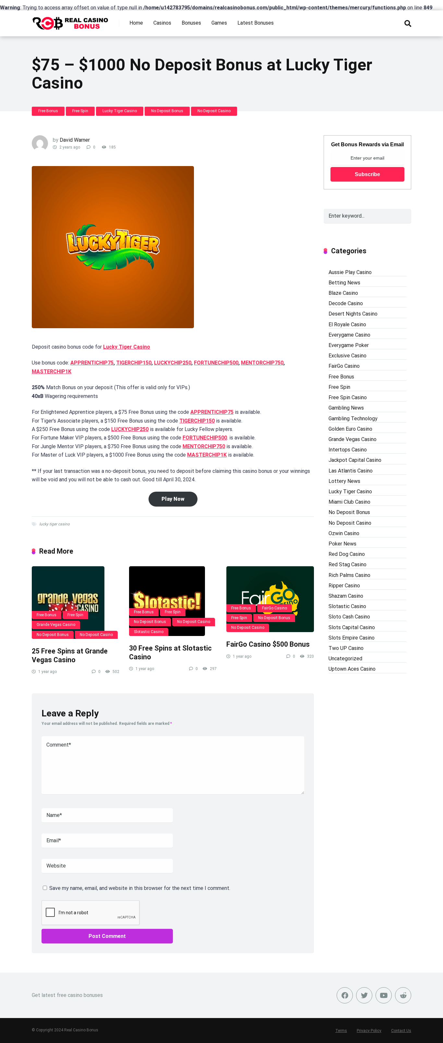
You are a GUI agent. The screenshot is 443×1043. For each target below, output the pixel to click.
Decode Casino (346, 303)
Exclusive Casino (347, 356)
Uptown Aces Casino (352, 669)
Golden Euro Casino (350, 429)
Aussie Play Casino (350, 272)
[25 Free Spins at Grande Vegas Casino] (75, 602)
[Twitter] (364, 995)
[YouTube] (384, 995)
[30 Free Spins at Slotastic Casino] (173, 601)
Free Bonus (48, 111)
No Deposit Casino (214, 111)
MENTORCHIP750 (262, 363)
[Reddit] (403, 995)
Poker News (342, 544)
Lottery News (344, 481)
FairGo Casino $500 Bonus (268, 644)
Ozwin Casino (344, 533)
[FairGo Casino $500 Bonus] (270, 599)
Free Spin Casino (348, 397)
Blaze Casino (343, 293)
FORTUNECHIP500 (216, 363)
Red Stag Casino (347, 564)
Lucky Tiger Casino (119, 111)
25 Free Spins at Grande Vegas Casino (70, 655)
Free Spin (80, 111)
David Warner (75, 140)
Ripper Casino (344, 585)
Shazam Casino (346, 596)
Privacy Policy (369, 1030)
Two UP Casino (346, 648)
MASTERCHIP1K (51, 371)
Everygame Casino (349, 335)
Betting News (344, 283)
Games (219, 23)
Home (136, 23)
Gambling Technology (353, 418)
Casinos (162, 23)
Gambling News (346, 408)
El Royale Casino (347, 324)
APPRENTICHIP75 (92, 363)
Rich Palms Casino (349, 575)
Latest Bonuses (255, 23)
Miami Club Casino (349, 502)
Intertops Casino (348, 450)
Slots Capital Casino (352, 627)
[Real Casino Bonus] (71, 21)
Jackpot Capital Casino (355, 460)
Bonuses (191, 23)
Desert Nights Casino (353, 314)
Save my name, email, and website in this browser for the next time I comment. (139, 888)
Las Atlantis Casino (351, 471)
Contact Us (401, 1030)
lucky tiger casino (54, 524)
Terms (341, 1030)
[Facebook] (345, 995)
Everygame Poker (349, 345)
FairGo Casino (274, 608)
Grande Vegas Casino (56, 624)
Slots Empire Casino (352, 638)
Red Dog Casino (347, 554)
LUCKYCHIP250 (172, 363)
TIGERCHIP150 (133, 363)
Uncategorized (345, 658)
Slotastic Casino (148, 631)
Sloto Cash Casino (349, 617)
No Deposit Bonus (167, 111)
